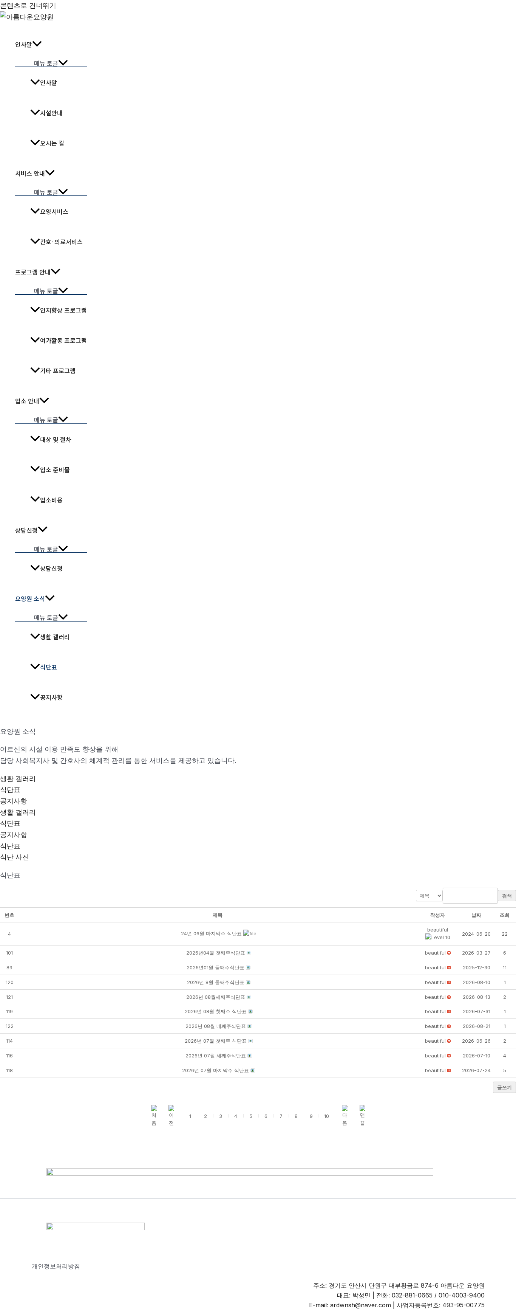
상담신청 (26, 530)
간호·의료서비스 (61, 241)
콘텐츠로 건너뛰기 (28, 5)
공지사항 (51, 697)
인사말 (23, 44)
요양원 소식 (30, 598)
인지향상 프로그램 (63, 310)
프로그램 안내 (33, 271)
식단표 (48, 666)
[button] (437, 930)
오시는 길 (52, 142)
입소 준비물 (55, 469)
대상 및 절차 (55, 439)
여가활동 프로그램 (63, 340)
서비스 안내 (30, 173)
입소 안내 (27, 400)
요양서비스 (54, 211)
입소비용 (51, 499)
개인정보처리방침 (56, 1266)
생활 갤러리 (55, 636)
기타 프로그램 (58, 370)
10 (326, 1116)
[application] (37, 44)
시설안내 (51, 112)
